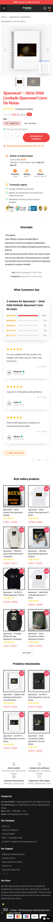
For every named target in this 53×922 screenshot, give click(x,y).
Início (3, 17)
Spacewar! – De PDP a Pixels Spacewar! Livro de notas (39, 697)
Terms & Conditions (10, 830)
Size (5, 119)
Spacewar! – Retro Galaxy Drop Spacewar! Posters (13, 512)
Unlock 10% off (5, 909)
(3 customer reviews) (24, 109)
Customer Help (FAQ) (11, 870)
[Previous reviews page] (34, 460)
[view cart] (49, 8)
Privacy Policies (8, 834)
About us (6, 826)
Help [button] (48, 919)
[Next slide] (48, 50)
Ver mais (26, 653)
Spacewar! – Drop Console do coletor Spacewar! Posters (36, 636)
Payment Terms (8, 858)
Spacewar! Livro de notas (13, 21)
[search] (44, 8)
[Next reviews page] (47, 460)
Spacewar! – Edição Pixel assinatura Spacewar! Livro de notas (13, 697)
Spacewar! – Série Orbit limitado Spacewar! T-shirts (38, 595)
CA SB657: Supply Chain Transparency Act (19, 841)
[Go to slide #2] (33, 82)
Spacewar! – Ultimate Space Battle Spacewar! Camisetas (13, 554)
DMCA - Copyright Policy (12, 838)
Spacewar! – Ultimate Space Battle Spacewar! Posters (38, 554)
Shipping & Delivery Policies (13, 854)
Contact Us (6, 866)
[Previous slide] (5, 50)
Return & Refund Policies (12, 862)
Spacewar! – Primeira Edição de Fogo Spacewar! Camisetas (12, 636)
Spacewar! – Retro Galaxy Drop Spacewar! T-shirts (39, 512)
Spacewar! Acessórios (19, 17)
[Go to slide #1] (19, 82)
